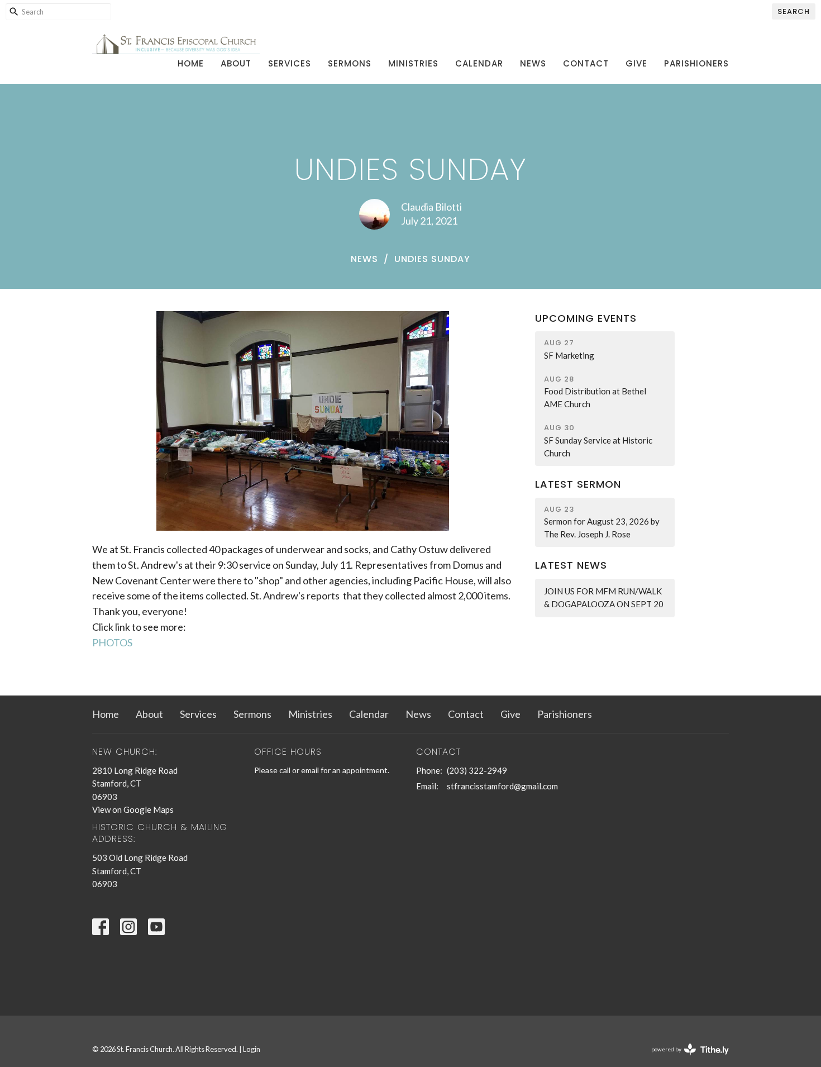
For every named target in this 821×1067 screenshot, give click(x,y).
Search (793, 11)
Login (251, 1049)
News (533, 63)
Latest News (571, 565)
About (236, 63)
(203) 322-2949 (477, 770)
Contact (586, 63)
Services (289, 63)
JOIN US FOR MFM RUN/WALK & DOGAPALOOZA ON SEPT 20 (604, 597)
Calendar (479, 63)
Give (636, 63)
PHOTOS (112, 642)
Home (191, 63)
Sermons (349, 63)
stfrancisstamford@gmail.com (502, 786)
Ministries (413, 63)
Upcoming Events (586, 318)
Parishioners (696, 63)
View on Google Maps (133, 809)
